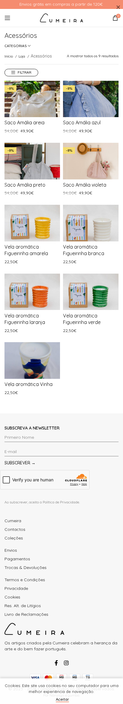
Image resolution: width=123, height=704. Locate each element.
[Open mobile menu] (7, 18)
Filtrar (24, 72)
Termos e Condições (24, 579)
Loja (22, 56)
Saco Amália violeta (84, 185)
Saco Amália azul (82, 122)
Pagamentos (17, 559)
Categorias (15, 46)
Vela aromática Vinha (28, 384)
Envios (10, 550)
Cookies (12, 597)
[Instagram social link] (66, 662)
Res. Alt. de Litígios (22, 605)
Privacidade (16, 588)
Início (9, 56)
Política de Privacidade (61, 502)
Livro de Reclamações (26, 614)
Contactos (14, 529)
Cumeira (12, 520)
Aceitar (62, 699)
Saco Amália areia (24, 122)
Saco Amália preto (24, 185)
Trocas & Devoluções (25, 567)
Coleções (13, 538)
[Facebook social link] (56, 662)
